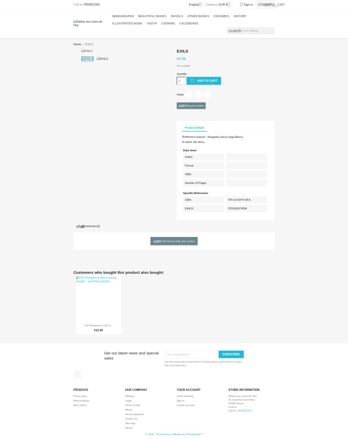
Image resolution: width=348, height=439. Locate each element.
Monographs (123, 16)
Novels (177, 16)
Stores (128, 427)
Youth (152, 23)
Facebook (77, 374)
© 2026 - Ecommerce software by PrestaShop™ (174, 434)
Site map (130, 423)
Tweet (198, 94)
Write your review (193, 105)
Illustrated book (127, 23)
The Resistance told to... (98, 325)
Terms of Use (132, 405)
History (240, 16)
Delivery (129, 396)
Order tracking (185, 396)
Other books (198, 16)
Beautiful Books (152, 16)
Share (188, 94)
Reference (189, 136)
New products (81, 400)
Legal (128, 400)
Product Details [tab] (194, 127)
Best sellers (80, 405)
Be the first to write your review (176, 241)
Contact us (131, 418)
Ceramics (221, 16)
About (128, 409)
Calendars (188, 23)
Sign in (181, 400)
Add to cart (204, 80)
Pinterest (207, 94)
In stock (187, 141)
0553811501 (92, 4)
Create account (185, 405)
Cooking (168, 23)
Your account (189, 389)
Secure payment (134, 414)
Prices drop (79, 396)
